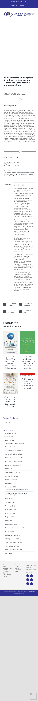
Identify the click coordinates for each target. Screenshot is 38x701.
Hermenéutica (10, 476)
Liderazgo (8, 506)
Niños (7, 520)
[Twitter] (31, 575)
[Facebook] (27, 575)
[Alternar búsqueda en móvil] (31, 19)
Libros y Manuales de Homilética (23, 172)
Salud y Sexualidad (11, 539)
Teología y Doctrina (12, 542)
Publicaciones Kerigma (18, 94)
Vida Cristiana (10, 546)
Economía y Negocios (12, 458)
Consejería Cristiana (12, 454)
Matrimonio (9, 509)
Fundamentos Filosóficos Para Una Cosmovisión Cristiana (10, 401)
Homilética (9, 487)
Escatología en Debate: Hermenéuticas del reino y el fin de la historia (28, 362)
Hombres (8, 483)
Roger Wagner (14, 93)
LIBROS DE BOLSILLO (11, 550)
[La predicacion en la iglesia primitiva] (19, 48)
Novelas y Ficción (11, 524)
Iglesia (7, 498)
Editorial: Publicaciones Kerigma (22, 174)
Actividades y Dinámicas (13, 443)
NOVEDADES (8, 433)
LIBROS (6, 440)
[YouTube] (31, 579)
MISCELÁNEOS (9, 553)
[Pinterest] (27, 583)
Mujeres (8, 517)
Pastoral (8, 531)
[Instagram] (27, 579)
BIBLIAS (7, 437)
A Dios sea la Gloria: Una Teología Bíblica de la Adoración (27, 383)
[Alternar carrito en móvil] (27, 19)
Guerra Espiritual (11, 472)
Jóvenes (8, 502)
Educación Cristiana (12, 461)
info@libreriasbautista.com (19, 1)
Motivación (9, 513)
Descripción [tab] (7, 184)
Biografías (8, 447)
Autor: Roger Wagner (11, 176)
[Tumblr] (31, 583)
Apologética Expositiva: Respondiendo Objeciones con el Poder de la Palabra (10, 362)
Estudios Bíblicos (11, 465)
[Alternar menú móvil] (34, 19)
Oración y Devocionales (13, 528)
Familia (7, 469)
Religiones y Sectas (11, 535)
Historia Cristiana (11, 480)
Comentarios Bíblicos (12, 450)
